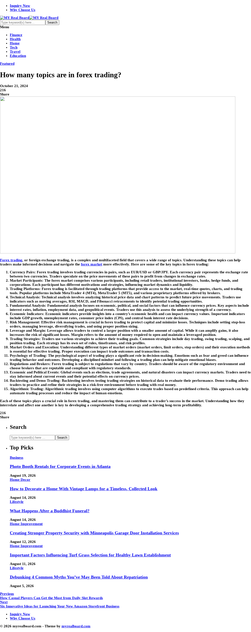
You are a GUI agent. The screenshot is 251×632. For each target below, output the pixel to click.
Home (15, 43)
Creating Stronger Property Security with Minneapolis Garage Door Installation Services (94, 532)
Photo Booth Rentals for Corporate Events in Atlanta (60, 466)
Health (15, 39)
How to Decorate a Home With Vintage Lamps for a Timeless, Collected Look (83, 488)
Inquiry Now (20, 6)
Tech (13, 47)
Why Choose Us (22, 10)
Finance (16, 35)
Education (18, 56)
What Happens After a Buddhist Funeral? (49, 510)
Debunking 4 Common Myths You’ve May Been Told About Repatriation (79, 577)
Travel (15, 51)
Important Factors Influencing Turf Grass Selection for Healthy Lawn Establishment (90, 555)
